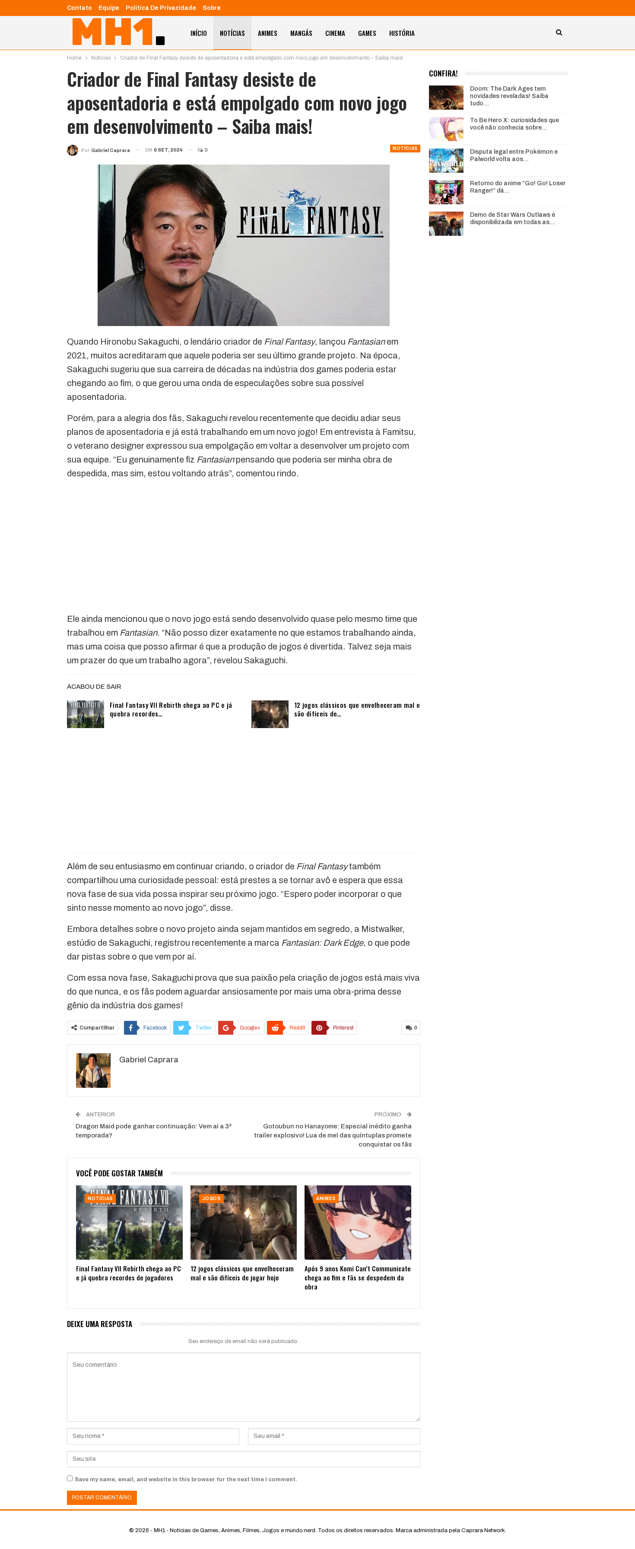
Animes (267, 33)
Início (198, 33)
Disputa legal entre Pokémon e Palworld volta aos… (514, 155)
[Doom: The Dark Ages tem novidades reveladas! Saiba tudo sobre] (446, 98)
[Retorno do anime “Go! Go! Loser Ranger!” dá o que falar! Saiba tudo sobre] (446, 192)
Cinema (335, 33)
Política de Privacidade (161, 8)
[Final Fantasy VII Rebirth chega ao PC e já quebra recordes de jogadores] (85, 714)
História (402, 33)
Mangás (301, 33)
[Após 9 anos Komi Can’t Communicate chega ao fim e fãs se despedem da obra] (358, 1222)
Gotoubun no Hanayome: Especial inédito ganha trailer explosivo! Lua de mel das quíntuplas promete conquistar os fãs (333, 1135)
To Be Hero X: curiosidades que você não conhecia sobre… (514, 124)
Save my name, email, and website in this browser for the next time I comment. (186, 1479)
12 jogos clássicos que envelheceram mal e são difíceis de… (357, 709)
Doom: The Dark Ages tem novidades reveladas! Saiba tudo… (509, 96)
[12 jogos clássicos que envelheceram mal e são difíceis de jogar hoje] (270, 714)
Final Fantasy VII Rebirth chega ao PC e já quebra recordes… (171, 709)
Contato (79, 8)
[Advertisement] (243, 548)
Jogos (211, 1198)
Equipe (108, 8)
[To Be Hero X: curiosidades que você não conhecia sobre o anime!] (446, 129)
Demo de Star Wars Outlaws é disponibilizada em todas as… (512, 218)
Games (367, 33)
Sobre (212, 8)
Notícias (232, 33)
